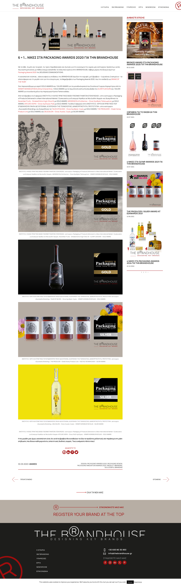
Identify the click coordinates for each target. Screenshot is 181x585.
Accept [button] (130, 582)
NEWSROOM (151, 7)
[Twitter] (76, 452)
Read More (138, 582)
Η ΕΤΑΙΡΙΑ (105, 7)
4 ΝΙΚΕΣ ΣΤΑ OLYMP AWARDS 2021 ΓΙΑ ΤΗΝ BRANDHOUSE (145, 162)
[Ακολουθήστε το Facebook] (105, 563)
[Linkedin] (68, 452)
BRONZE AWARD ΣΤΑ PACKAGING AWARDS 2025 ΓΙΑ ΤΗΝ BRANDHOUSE (145, 63)
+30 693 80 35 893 (117, 549)
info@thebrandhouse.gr (120, 553)
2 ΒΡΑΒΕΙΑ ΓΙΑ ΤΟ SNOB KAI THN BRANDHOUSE (142, 113)
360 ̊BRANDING (118, 7)
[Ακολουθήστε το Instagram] (110, 563)
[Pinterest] (72, 452)
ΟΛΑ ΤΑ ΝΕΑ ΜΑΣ (95, 492)
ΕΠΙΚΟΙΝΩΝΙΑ (163, 7)
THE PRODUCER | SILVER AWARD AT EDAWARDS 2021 (143, 212)
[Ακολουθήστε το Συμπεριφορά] (115, 563)
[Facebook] (64, 452)
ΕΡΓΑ (141, 7)
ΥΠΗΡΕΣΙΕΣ (131, 7)
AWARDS (33, 464)
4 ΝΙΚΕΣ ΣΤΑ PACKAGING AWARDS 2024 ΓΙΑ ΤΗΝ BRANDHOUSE (143, 262)
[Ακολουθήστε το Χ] (120, 563)
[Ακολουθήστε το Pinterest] (125, 563)
